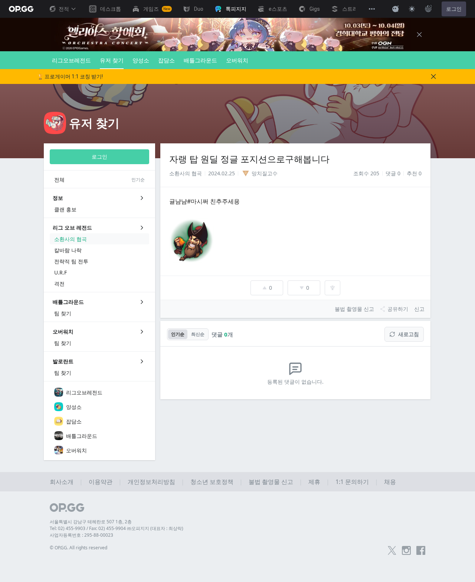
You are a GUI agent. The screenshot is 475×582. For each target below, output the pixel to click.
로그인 (454, 9)
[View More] (371, 8)
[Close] (419, 34)
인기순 (177, 334)
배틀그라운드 (200, 60)
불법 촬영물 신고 (271, 482)
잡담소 (166, 60)
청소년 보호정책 (211, 482)
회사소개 (61, 481)
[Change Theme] (411, 8)
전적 (64, 9)
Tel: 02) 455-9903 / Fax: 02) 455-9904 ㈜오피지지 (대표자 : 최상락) (116, 528)
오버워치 (237, 60)
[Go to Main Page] (21, 9)
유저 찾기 (112, 60)
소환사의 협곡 (185, 173)
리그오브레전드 (71, 60)
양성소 (140, 60)
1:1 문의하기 (352, 482)
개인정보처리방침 (151, 482)
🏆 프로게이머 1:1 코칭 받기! (70, 76)
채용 (390, 481)
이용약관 (100, 482)
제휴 (314, 481)
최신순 (197, 334)
